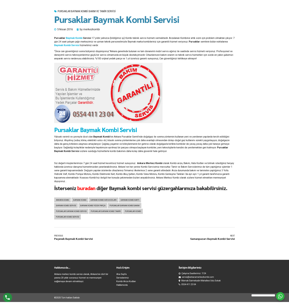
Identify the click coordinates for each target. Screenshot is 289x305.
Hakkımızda (122, 285)
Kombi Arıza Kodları (126, 281)
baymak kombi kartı (130, 200)
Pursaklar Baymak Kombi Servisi (95, 129)
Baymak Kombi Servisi (66, 45)
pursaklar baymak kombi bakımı (125, 206)
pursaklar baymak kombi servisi (71, 211)
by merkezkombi (90, 29)
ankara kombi (62, 200)
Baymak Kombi (74, 38)
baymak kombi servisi (66, 206)
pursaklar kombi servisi (67, 217)
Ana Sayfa (121, 274)
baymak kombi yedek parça (92, 206)
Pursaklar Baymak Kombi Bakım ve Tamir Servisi (87, 11)
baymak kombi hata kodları (104, 200)
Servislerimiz (122, 277)
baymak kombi (79, 200)
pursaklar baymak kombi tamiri (106, 211)
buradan (86, 188)
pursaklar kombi (133, 211)
